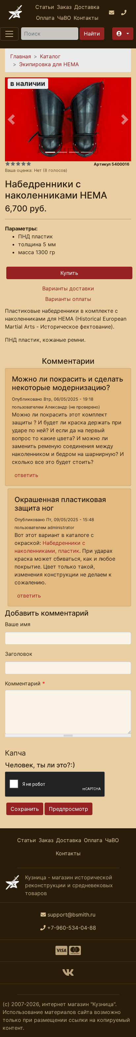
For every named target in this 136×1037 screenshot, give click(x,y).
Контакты (86, 17)
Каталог (50, 56)
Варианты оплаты (68, 299)
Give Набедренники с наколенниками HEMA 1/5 (7, 163)
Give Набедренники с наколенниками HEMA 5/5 (28, 163)
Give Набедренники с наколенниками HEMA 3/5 (18, 163)
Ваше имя (17, 624)
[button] (122, 33)
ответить (26, 475)
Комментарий (25, 683)
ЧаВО (64, 17)
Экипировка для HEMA (49, 64)
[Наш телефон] (125, 12)
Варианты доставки (68, 288)
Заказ (64, 7)
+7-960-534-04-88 (71, 927)
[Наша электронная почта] (112, 12)
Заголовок (18, 654)
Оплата (45, 17)
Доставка (86, 7)
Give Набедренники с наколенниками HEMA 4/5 (23, 163)
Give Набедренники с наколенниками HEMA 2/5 (13, 163)
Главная (20, 56)
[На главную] (15, 12)
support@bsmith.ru (71, 914)
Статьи (44, 7)
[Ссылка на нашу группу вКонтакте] (68, 974)
